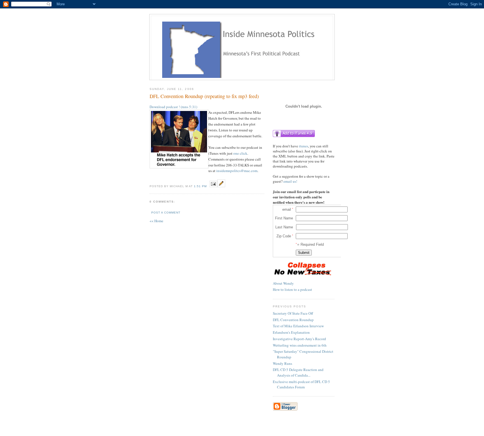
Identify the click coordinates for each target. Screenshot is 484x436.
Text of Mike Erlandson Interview (298, 325)
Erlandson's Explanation (291, 332)
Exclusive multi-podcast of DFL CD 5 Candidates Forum (301, 384)
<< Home (156, 220)
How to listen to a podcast (292, 289)
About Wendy (283, 283)
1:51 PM (200, 186)
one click (240, 153)
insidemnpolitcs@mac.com (236, 170)
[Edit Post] (221, 185)
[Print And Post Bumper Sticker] (302, 276)
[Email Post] (213, 185)
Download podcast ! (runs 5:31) (173, 106)
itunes (303, 146)
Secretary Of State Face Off (293, 313)
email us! (290, 181)
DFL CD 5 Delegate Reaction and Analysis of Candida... (298, 372)
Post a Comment (165, 212)
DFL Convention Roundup (293, 319)
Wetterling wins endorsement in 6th (300, 345)
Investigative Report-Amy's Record (299, 338)
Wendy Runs (282, 363)
